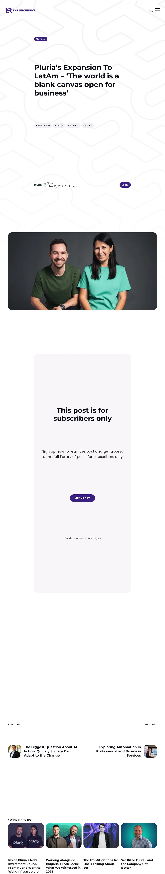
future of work (43, 125)
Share (125, 185)
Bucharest (73, 125)
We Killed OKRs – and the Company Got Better (137, 863)
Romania (87, 125)
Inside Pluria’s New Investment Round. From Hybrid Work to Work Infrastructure (24, 865)
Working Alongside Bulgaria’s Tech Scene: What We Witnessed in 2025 (63, 865)
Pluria (50, 183)
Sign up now (82, 498)
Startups (59, 125)
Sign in (98, 538)
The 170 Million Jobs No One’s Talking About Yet (100, 863)
